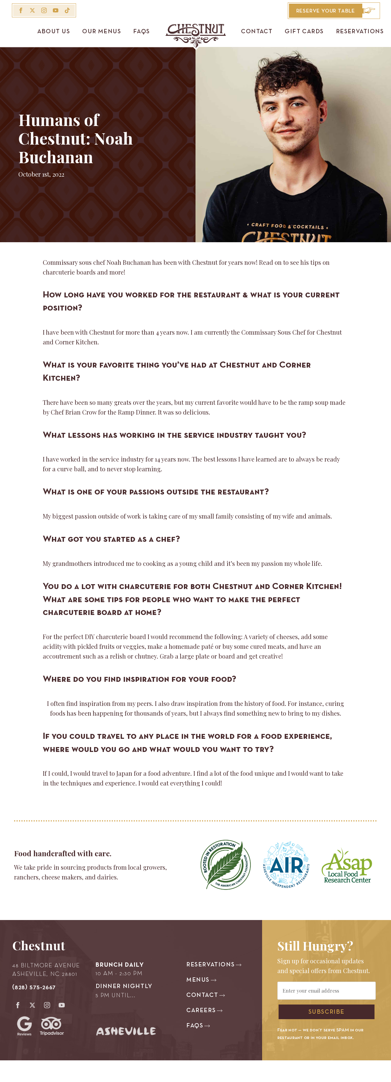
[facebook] (21, 10)
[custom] (67, 10)
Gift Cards (304, 31)
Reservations (360, 31)
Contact (256, 31)
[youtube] (56, 10)
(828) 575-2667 (34, 987)
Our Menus (101, 31)
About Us (53, 31)
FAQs (141, 31)
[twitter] (32, 10)
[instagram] (44, 10)
